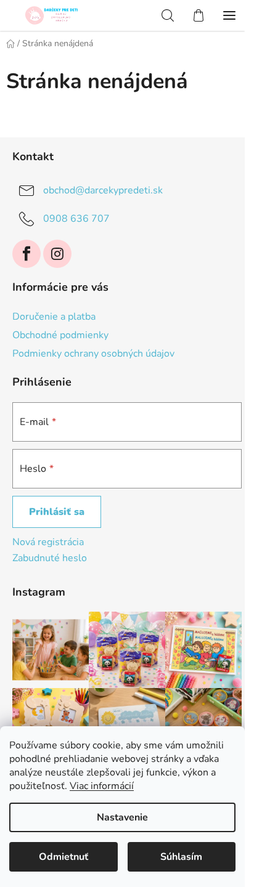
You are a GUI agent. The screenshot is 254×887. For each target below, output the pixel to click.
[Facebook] (26, 254)
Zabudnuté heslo (49, 558)
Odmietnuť (63, 857)
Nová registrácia (48, 542)
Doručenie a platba (54, 316)
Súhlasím (181, 857)
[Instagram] (57, 254)
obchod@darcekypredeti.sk (103, 190)
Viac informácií (102, 786)
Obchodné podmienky (60, 335)
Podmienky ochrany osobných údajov (93, 353)
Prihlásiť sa (56, 512)
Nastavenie (122, 817)
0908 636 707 (76, 218)
